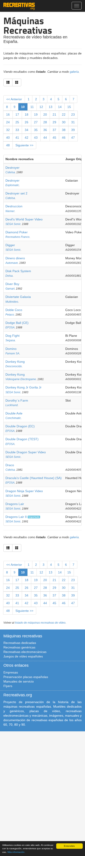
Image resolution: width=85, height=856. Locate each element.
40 (8, 137)
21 (54, 114)
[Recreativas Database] (19, 5)
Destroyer (12, 167)
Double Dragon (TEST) (22, 439)
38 (64, 130)
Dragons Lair (14, 504)
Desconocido (13, 366)
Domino (11, 349)
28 (45, 122)
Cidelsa (10, 172)
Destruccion (13, 206)
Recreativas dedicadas (19, 643)
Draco (9, 465)
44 (45, 137)
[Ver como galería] (16, 82)
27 (36, 122)
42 (26, 137)
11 (32, 107)
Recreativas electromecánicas (24, 652)
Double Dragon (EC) (20, 426)
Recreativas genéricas (19, 647)
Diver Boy (12, 284)
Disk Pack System (18, 271)
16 (8, 114)
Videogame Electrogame (20, 379)
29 (54, 122)
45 (54, 137)
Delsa (9, 275)
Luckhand (11, 405)
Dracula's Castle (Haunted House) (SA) (33, 478)
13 (50, 107)
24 (8, 122)
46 (64, 137)
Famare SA (12, 353)
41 (17, 137)
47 (73, 137)
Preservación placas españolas (25, 677)
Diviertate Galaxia (18, 297)
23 (73, 114)
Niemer (10, 211)
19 (36, 114)
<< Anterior (14, 99)
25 (17, 122)
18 (26, 114)
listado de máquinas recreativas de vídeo (40, 622)
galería (74, 71)
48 (8, 145)
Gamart (10, 288)
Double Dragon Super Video (25, 452)
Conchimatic (13, 418)
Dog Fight (12, 335)
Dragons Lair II (16, 517)
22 (64, 114)
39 (73, 130)
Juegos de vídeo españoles (23, 656)
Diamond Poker (16, 232)
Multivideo (11, 301)
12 (41, 107)
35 (36, 130)
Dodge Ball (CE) (17, 323)
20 (45, 114)
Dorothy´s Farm (16, 400)
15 (69, 107)
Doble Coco (13, 310)
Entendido (69, 846)
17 (17, 114)
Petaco (9, 314)
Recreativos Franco (17, 237)
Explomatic (12, 185)
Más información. (16, 852)
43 (36, 137)
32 (8, 130)
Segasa (10, 340)
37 (54, 130)
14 (60, 107)
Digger (10, 245)
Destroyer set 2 (16, 193)
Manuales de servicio (18, 681)
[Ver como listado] (7, 82)
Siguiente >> (24, 145)
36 (45, 130)
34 (26, 130)
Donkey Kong (15, 361)
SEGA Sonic (13, 224)
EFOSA (10, 327)
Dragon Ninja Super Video (24, 491)
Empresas (10, 672)
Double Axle (13, 413)
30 (64, 122)
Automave (11, 262)
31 (73, 122)
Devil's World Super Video (24, 219)
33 (17, 130)
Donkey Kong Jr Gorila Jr (23, 387)
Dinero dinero (15, 258)
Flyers (7, 686)
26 (26, 122)
